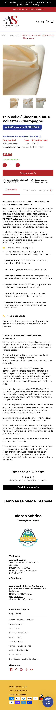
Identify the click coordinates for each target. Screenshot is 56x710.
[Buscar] (38, 21)
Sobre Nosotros (16, 624)
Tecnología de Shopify (28, 520)
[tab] (11, 190)
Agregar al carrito (28, 173)
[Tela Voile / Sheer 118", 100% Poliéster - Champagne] (15, 103)
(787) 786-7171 (12, 182)
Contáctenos (15, 628)
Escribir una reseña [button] (28, 487)
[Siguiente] (50, 190)
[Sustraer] (5, 165)
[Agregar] (18, 165)
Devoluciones (15, 637)
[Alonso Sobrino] (11, 21)
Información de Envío (19, 633)
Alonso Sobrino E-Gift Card (21, 620)
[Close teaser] (41, 695)
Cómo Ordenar (16, 641)
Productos (14, 35)
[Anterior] (6, 190)
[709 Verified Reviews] (28, 548)
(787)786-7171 (16, 573)
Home (4, 35)
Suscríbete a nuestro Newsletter (23, 659)
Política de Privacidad (19, 650)
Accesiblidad (15, 654)
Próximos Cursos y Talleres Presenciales (28, 9)
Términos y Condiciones (20, 646)
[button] (42, 21)
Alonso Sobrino (15, 687)
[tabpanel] (28, 329)
